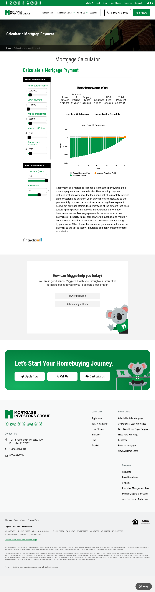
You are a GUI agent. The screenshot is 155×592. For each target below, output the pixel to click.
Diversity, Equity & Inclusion (135, 493)
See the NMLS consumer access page (21, 540)
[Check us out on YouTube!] (23, 3)
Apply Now (141, 12)
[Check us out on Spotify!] (40, 424)
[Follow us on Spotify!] (40, 3)
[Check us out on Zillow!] (36, 3)
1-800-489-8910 (17, 449)
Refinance (122, 440)
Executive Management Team (136, 488)
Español (93, 13)
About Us (126, 471)
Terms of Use (19, 520)
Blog (105, 3)
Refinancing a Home (77, 304)
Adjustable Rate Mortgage (130, 418)
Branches (128, 3)
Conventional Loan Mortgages (132, 423)
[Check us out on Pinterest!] (19, 3)
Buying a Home (77, 295)
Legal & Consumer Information (18, 527)
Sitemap (8, 520)
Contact (138, 3)
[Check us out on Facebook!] (6, 3)
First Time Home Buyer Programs (134, 429)
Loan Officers (115, 3)
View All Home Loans (128, 451)
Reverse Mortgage (127, 445)
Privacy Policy (34, 520)
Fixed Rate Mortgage (128, 434)
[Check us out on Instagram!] (15, 3)
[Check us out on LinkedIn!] (27, 3)
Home (8, 48)
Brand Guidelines (130, 477)
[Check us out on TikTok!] (32, 3)
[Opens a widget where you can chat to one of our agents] (143, 586)
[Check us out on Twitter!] (10, 3)
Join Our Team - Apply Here (135, 499)
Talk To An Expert (92, 3)
